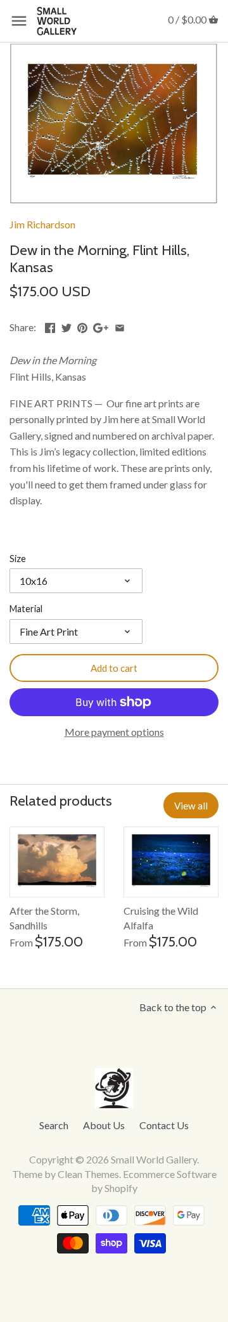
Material (26, 608)
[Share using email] (120, 326)
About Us (104, 1125)
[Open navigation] (19, 20)
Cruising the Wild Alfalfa (161, 918)
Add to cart (114, 668)
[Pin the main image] (82, 326)
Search (53, 1125)
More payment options (114, 732)
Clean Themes (88, 1174)
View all (191, 805)
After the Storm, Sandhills (44, 918)
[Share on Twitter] (66, 326)
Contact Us (164, 1125)
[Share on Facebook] (50, 326)
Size (18, 558)
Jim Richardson (42, 224)
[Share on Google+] (100, 326)
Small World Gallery (154, 1159)
